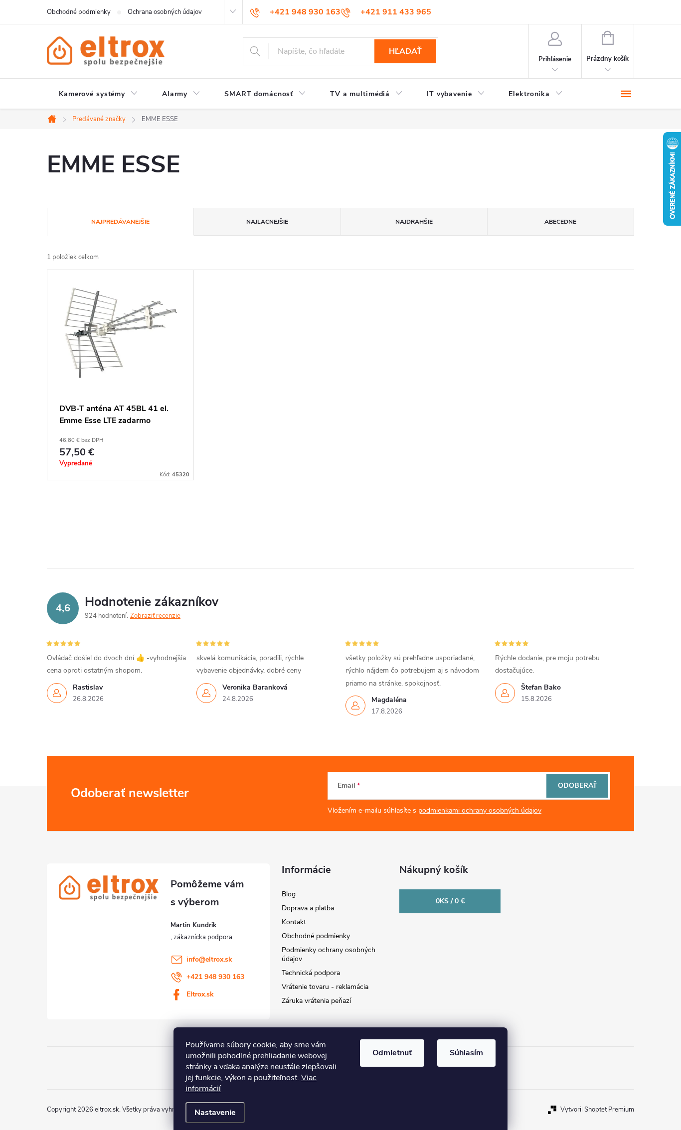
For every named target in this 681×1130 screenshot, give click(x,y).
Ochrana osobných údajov (165, 11)
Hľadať (405, 51)
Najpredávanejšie (120, 222)
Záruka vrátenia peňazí (316, 1000)
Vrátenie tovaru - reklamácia (325, 986)
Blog (289, 894)
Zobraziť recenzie (155, 615)
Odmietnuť (392, 1052)
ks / (450, 901)
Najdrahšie (414, 222)
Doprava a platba (308, 908)
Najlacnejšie (267, 222)
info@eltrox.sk (209, 959)
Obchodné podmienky (79, 11)
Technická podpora (311, 973)
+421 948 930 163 (215, 977)
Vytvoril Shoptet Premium (597, 1109)
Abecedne (560, 222)
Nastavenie (215, 1112)
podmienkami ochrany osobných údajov (479, 810)
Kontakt (294, 922)
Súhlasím (466, 1052)
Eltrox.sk (200, 994)
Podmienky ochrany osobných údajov (328, 954)
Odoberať (577, 785)
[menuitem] (98, 94)
